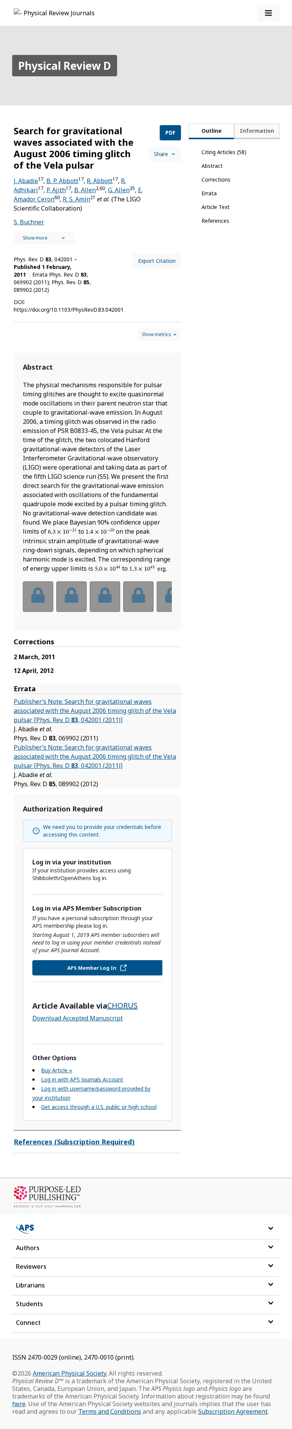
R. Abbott (100, 181)
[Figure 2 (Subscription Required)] (71, 596)
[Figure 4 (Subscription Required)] (138, 596)
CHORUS (122, 1005)
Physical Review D (64, 65)
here (18, 1404)
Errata (209, 193)
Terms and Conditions (109, 1411)
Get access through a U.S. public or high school (99, 1106)
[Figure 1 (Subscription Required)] (38, 596)
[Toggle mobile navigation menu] (268, 13)
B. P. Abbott (62, 181)
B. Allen (85, 190)
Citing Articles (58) (224, 152)
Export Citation (157, 260)
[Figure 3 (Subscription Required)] (105, 596)
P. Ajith (56, 190)
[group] (97, 601)
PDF (170, 132)
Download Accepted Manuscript (77, 1018)
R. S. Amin (76, 199)
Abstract (212, 165)
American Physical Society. (70, 1373)
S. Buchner (29, 222)
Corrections (216, 179)
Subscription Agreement (233, 1411)
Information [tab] (257, 130)
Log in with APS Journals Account (82, 1079)
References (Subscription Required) (74, 1141)
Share (161, 154)
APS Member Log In (91, 967)
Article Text (216, 207)
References (215, 220)
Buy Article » (56, 1070)
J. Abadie (26, 181)
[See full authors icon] (44, 238)
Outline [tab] (212, 130)
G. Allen (119, 190)
